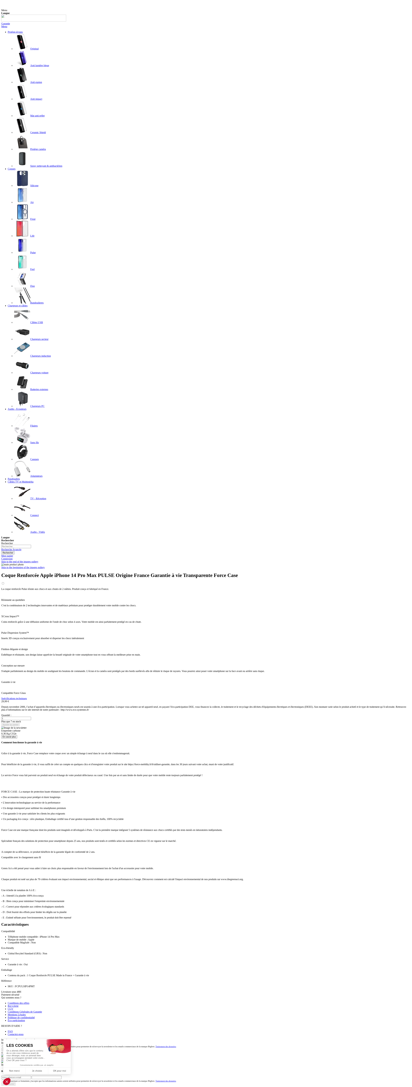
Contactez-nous (15, 1034)
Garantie (5, 23)
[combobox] (16, 546)
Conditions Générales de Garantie (25, 1011)
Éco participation (16, 1020)
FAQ (10, 1031)
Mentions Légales (17, 1014)
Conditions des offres (18, 1003)
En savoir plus (9, 737)
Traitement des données (165, 1046)
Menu (4, 26)
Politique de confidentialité (21, 1017)
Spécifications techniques (14, 698)
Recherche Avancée (11, 549)
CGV (10, 1008)
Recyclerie (13, 1006)
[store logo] (33, 20)
